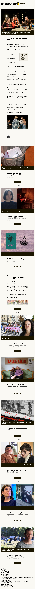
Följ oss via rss (4, 575)
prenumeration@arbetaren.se (7, 582)
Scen (12, 42)
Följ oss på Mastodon (5, 574)
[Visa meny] (25, 3)
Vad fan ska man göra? (11, 281)
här (15, 578)
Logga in (22, 3)
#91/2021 (8, 42)
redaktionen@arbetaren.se (5, 572)
